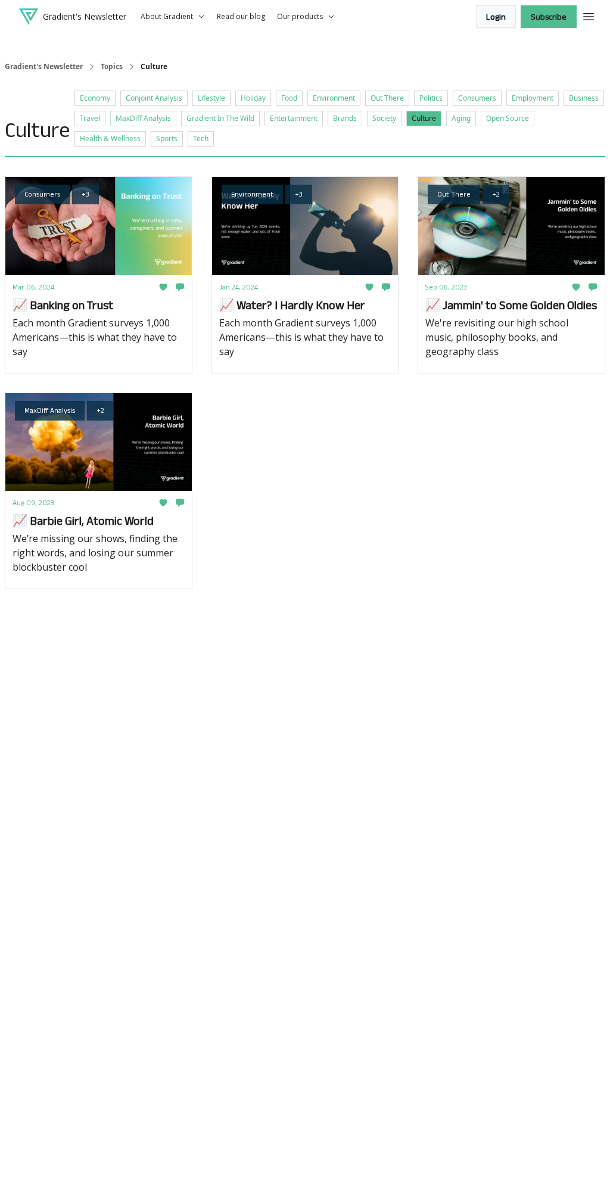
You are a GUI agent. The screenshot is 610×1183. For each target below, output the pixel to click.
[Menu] (588, 15)
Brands (345, 118)
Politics (431, 98)
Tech (200, 138)
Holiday (253, 98)
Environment (334, 98)
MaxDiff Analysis (143, 118)
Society (384, 118)
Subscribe (549, 16)
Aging (461, 118)
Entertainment (294, 118)
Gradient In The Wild (220, 118)
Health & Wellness (110, 138)
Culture (424, 118)
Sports (167, 138)
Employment (532, 98)
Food (289, 98)
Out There (387, 98)
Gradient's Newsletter (44, 66)
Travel (90, 118)
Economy (95, 98)
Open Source (507, 118)
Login (496, 16)
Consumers (477, 98)
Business (584, 98)
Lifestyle (211, 98)
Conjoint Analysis (154, 98)
